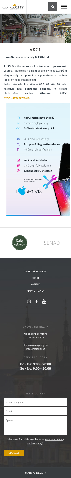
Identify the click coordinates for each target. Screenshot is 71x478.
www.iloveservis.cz (16, 98)
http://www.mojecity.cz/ (35, 345)
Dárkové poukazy (35, 271)
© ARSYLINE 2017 (35, 472)
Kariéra (35, 284)
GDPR (35, 278)
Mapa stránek (35, 290)
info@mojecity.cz (35, 348)
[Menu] (64, 7)
